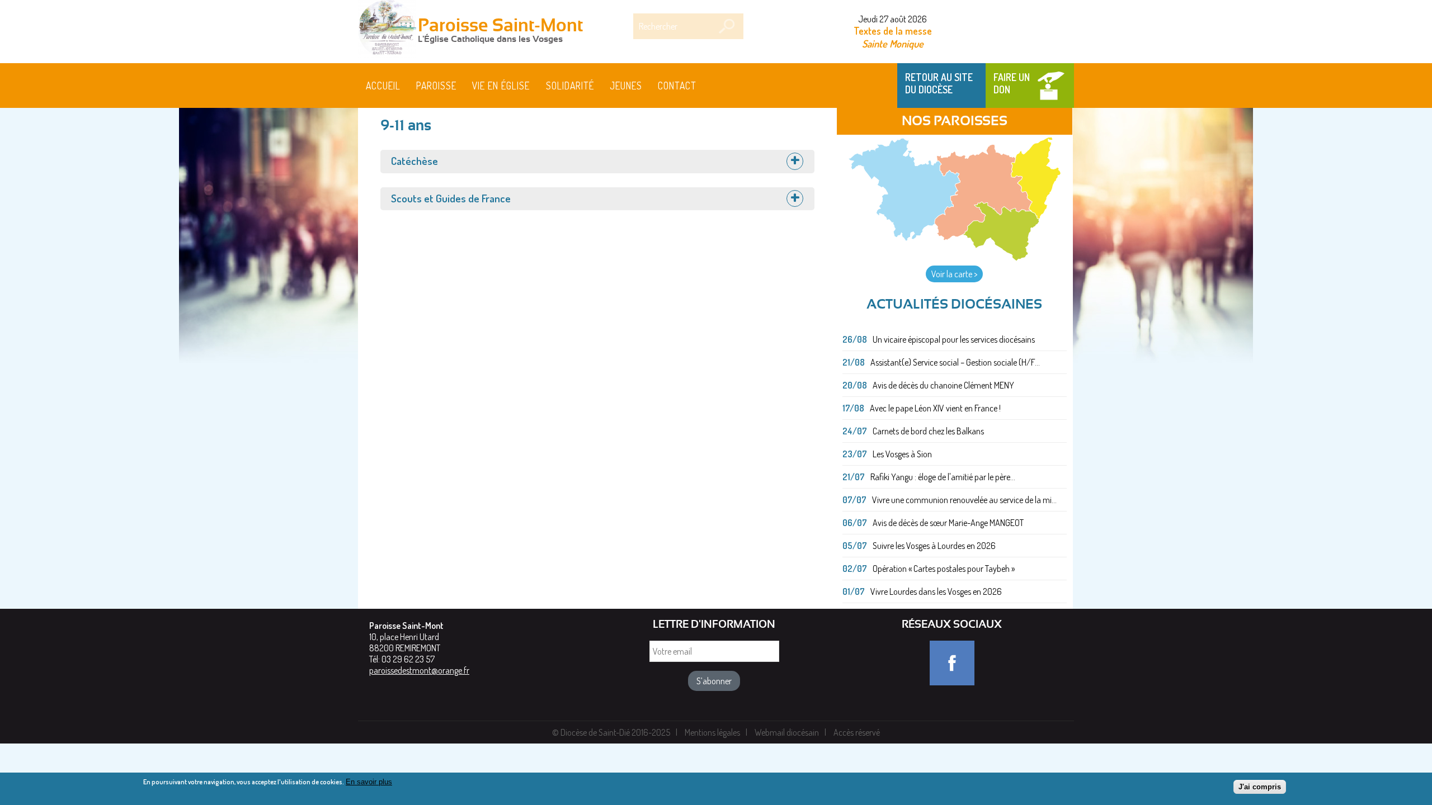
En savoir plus (369, 782)
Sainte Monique (893, 43)
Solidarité (570, 85)
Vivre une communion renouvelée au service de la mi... (964, 499)
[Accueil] (387, 30)
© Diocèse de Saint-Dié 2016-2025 (611, 732)
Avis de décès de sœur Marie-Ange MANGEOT (948, 522)
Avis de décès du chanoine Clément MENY (943, 385)
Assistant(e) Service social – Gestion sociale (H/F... (955, 362)
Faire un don (1011, 83)
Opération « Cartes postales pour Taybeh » (944, 568)
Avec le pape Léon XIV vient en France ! (935, 408)
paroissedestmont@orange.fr (419, 670)
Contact (677, 85)
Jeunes (626, 85)
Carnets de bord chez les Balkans (928, 431)
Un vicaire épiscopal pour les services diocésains (954, 339)
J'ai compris (1259, 787)
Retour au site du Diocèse (939, 83)
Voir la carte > (954, 274)
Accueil (383, 85)
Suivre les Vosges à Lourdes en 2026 (934, 545)
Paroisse (436, 85)
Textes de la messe (893, 31)
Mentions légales (712, 732)
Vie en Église (501, 85)
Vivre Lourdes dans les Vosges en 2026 (936, 591)
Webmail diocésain (787, 732)
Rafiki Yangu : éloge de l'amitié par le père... (942, 476)
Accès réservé (856, 732)
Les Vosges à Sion (902, 454)
